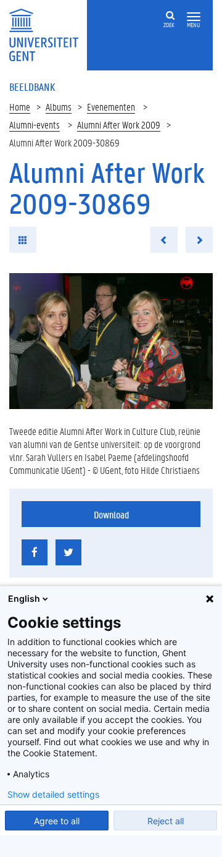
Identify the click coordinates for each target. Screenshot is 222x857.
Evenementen (111, 106)
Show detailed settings (53, 795)
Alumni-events (34, 124)
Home (19, 106)
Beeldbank (32, 86)
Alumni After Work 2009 (118, 124)
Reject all (165, 821)
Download (111, 514)
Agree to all (57, 821)
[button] (194, 17)
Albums (59, 106)
